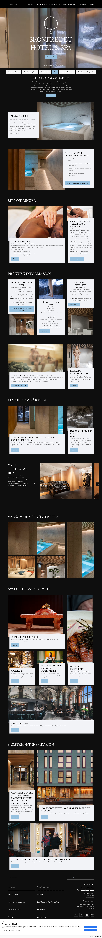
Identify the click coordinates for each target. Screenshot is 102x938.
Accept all (90, 927)
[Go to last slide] (34, 484)
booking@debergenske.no (87, 890)
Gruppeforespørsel (69, 4)
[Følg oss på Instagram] (81, 915)
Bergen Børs (83, 904)
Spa (55, 72)
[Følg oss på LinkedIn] (87, 915)
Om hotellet (45, 72)
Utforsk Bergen (14, 909)
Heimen (92, 906)
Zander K (87, 906)
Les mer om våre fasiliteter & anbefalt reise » (77, 183)
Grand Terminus (90, 904)
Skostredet (91, 908)
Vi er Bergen (83, 4)
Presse (10, 917)
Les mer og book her (77, 259)
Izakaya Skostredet (67, 72)
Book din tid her (51, 57)
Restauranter (41, 4)
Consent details (5, 933)
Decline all (90, 930)
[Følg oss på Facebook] (76, 915)
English (4, 921)
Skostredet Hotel (13, 72)
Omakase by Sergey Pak (86, 72)
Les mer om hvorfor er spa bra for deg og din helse (21, 309)
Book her (15, 259)
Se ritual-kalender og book (19, 385)
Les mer (74, 385)
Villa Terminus (80, 906)
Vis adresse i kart (90, 897)
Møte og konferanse (16, 902)
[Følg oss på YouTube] (92, 915)
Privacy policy (15, 933)
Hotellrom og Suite (30, 72)
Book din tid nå (44, 331)
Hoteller (30, 4)
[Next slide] (98, 484)
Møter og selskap (54, 4)
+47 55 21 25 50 (90, 888)
